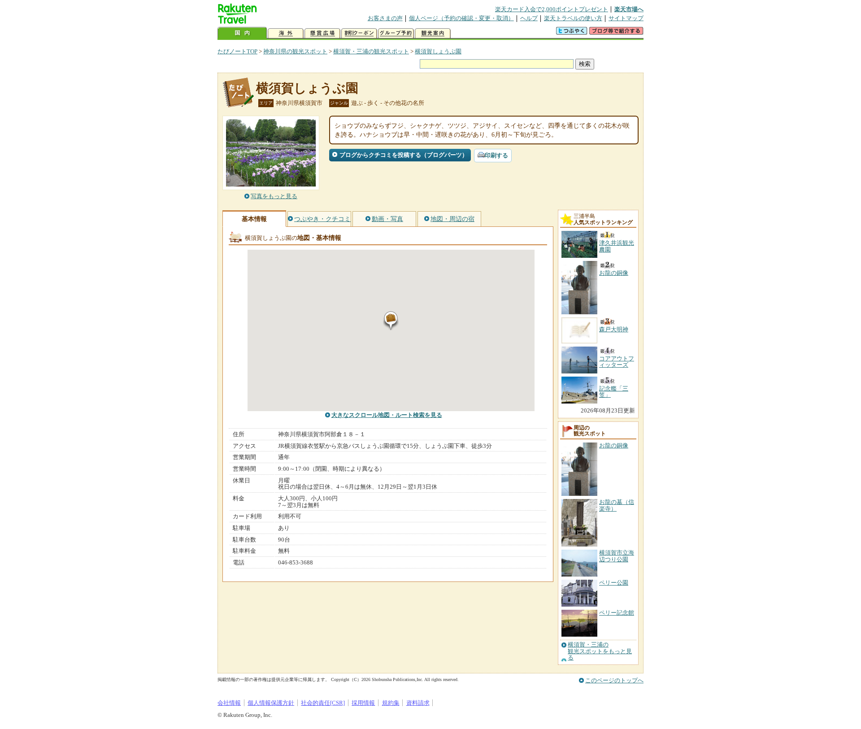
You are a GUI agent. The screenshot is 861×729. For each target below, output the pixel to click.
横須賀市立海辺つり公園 (616, 555)
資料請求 (418, 702)
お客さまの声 (385, 18)
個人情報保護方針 (271, 702)
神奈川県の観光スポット (295, 51)
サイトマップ (626, 18)
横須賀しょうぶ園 (438, 51)
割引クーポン (359, 33)
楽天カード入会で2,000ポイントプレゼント (551, 9)
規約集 (391, 702)
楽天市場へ (629, 9)
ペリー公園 (613, 582)
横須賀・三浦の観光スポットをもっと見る (600, 651)
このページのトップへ (614, 680)
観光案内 (433, 33)
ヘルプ (529, 18)
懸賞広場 (322, 33)
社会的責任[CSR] (323, 702)
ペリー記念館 (616, 612)
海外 (286, 33)
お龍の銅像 (613, 445)
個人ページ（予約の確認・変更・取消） (461, 18)
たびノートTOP (237, 51)
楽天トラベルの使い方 (573, 18)
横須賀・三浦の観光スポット (371, 51)
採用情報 (363, 702)
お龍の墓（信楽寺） (616, 505)
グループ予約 (396, 33)
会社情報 (229, 702)
